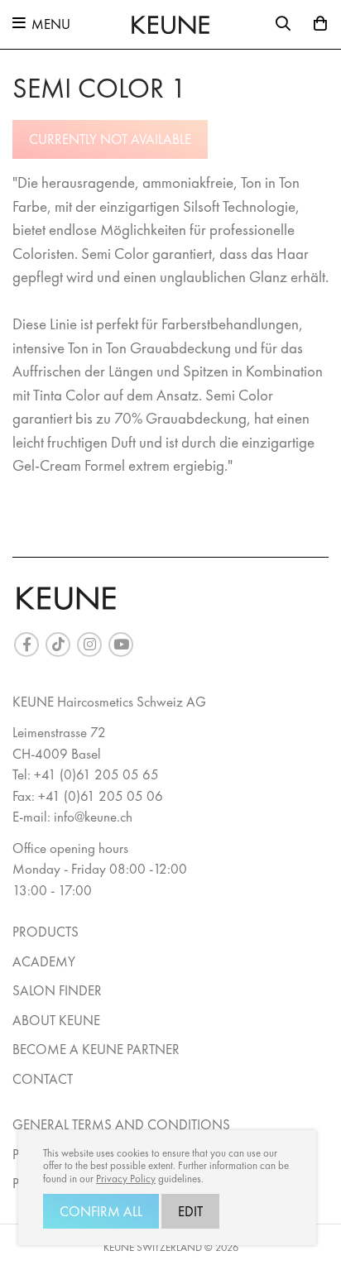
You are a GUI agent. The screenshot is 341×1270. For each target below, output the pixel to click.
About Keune (56, 1020)
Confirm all (101, 1211)
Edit (190, 1211)
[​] (26, 644)
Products (45, 932)
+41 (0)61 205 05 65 (96, 774)
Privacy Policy (126, 1179)
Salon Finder (57, 990)
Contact (42, 1079)
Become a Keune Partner (96, 1049)
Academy (43, 961)
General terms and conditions (121, 1124)
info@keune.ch (93, 817)
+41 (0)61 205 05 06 (100, 796)
